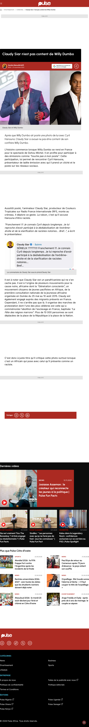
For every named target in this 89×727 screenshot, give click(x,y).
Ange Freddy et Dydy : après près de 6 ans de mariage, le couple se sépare (75, 601)
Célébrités (19, 10)
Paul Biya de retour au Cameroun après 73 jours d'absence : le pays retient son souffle (74, 564)
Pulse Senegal (54, 704)
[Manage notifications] (84, 722)
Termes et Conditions (9, 689)
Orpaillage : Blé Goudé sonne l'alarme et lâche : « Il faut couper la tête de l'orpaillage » (75, 583)
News (41, 480)
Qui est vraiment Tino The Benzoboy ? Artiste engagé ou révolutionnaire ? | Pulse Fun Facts (12, 537)
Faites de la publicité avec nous (62, 680)
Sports (18, 557)
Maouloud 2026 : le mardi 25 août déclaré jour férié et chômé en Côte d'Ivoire (28, 601)
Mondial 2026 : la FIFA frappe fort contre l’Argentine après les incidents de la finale (25, 564)
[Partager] (76, 66)
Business (52, 660)
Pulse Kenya (5, 709)
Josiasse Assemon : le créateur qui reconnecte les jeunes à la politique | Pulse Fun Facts (54, 490)
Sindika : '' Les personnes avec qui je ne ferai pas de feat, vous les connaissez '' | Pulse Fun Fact (42, 537)
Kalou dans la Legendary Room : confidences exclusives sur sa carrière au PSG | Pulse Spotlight (72, 537)
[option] (13, 527)
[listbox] (44, 527)
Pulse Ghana (5, 704)
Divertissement (9, 10)
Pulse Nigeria (5, 699)
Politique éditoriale (56, 685)
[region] (44, 527)
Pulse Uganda (54, 699)
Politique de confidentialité (11, 685)
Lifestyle (3, 670)
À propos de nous (8, 680)
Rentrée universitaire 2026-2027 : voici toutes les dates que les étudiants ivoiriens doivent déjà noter (27, 583)
